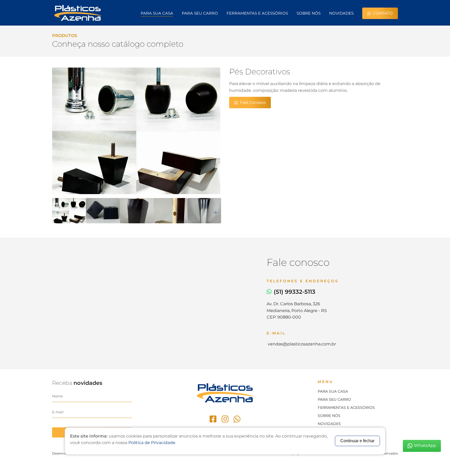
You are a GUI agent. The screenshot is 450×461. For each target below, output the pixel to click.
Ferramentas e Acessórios (257, 13)
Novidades (341, 13)
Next (215, 212)
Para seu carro (200, 13)
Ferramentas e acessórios (346, 407)
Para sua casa (157, 13)
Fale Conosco (253, 102)
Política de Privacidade (151, 442)
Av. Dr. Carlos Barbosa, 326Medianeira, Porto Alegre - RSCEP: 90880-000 (297, 310)
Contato (383, 13)
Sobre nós (309, 13)
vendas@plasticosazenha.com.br (301, 344)
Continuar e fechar (357, 441)
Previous (58, 212)
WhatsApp (425, 445)
